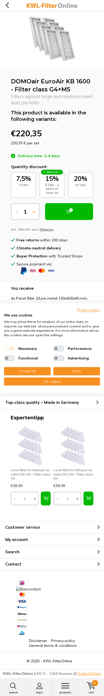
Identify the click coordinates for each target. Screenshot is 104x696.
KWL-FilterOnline (57, 661)
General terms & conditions (53, 645)
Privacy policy (63, 640)
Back (7, 5)
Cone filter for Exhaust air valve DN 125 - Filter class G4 (73, 474)
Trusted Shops (89, 673)
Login (39, 692)
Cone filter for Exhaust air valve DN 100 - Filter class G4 (31, 474)
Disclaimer (38, 640)
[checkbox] (9, 348)
